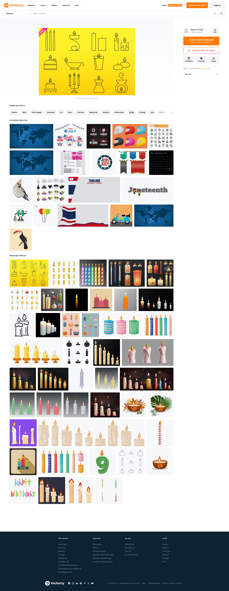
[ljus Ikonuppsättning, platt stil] (64, 273)
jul (61, 112)
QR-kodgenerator (65, 572)
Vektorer (31, 5)
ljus (152, 112)
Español (165, 548)
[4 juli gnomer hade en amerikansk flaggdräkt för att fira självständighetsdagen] (70, 136)
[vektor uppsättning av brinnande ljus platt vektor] (101, 300)
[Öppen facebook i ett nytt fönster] (69, 583)
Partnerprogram (99, 551)
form (70, 112)
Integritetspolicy (154, 583)
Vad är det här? (206, 69)
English (165, 544)
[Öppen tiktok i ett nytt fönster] (85, 583)
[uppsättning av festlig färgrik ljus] (71, 325)
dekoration (119, 112)
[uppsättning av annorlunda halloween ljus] (23, 432)
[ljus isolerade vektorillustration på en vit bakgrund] (134, 404)
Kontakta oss (130, 548)
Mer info (188, 74)
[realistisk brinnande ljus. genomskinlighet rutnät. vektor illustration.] (76, 300)
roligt (131, 112)
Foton (43, 5)
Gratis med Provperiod (201, 40)
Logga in (217, 5)
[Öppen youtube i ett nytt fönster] (92, 583)
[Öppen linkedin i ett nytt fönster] (77, 583)
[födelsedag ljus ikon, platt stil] (23, 461)
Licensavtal (97, 544)
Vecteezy (61, 548)
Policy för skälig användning (172, 583)
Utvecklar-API (63, 562)
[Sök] (214, 13)
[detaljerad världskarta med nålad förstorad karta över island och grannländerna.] (31, 136)
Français (165, 558)
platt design (37, 112)
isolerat (106, 112)
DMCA (95, 548)
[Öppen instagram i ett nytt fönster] (73, 583)
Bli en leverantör (131, 555)
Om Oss (128, 551)
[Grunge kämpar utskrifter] (98, 136)
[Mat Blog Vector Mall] (72, 162)
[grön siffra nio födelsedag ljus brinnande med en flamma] (102, 461)
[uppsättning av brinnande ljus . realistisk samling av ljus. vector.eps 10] (146, 379)
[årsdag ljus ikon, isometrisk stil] (81, 379)
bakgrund (93, 112)
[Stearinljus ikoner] (29, 273)
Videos (54, 5)
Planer (164, 5)
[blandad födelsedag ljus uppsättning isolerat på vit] (109, 490)
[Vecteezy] (14, 5)
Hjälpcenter (129, 544)
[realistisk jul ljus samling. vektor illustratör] (23, 379)
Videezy (61, 551)
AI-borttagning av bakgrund (69, 568)
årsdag (142, 112)
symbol (162, 112)
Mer (76, 5)
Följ (215, 32)
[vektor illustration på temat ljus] (78, 352)
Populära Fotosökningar (102, 558)
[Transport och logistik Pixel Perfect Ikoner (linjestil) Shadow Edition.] (161, 162)
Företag (61, 555)
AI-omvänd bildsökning (67, 565)
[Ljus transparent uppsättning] (52, 300)
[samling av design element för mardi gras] (51, 190)
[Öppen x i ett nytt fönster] (88, 583)
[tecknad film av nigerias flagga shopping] (21, 216)
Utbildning (62, 558)
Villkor (144, 583)
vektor (14, 112)
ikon (24, 112)
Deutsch (165, 555)
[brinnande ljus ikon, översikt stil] (22, 325)
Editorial (66, 5)
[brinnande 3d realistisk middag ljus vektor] (93, 273)
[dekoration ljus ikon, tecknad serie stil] (160, 432)
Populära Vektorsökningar (103, 555)
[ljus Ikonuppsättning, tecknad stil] (24, 300)
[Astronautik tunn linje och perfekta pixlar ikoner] (161, 136)
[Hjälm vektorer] (129, 136)
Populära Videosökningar (103, 562)
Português (166, 551)
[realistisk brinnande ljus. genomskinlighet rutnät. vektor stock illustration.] (125, 300)
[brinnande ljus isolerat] (106, 379)
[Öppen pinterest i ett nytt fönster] (81, 583)
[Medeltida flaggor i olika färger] (133, 162)
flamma (80, 112)
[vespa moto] (121, 216)
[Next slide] (170, 112)
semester (51, 112)
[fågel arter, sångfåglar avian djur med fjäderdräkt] (21, 190)
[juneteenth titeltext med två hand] (147, 190)
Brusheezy (62, 544)
